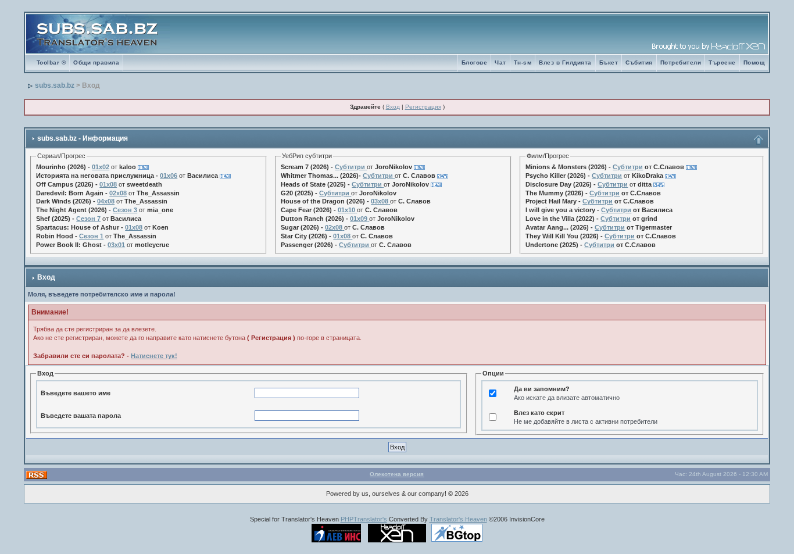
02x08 (118, 193)
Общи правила (96, 62)
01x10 (346, 209)
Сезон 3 (125, 209)
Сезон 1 (91, 236)
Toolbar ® (51, 62)
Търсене (722, 62)
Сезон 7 (88, 218)
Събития (639, 62)
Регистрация (423, 106)
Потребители (681, 62)
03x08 (379, 201)
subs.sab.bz (54, 85)
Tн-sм (523, 62)
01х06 (168, 175)
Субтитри (350, 166)
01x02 (100, 166)
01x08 (108, 184)
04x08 (106, 201)
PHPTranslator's (364, 519)
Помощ (754, 62)
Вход (393, 106)
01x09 (358, 218)
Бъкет (608, 62)
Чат (500, 62)
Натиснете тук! (154, 355)
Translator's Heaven (458, 519)
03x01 (116, 244)
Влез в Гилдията (565, 62)
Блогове (475, 62)
